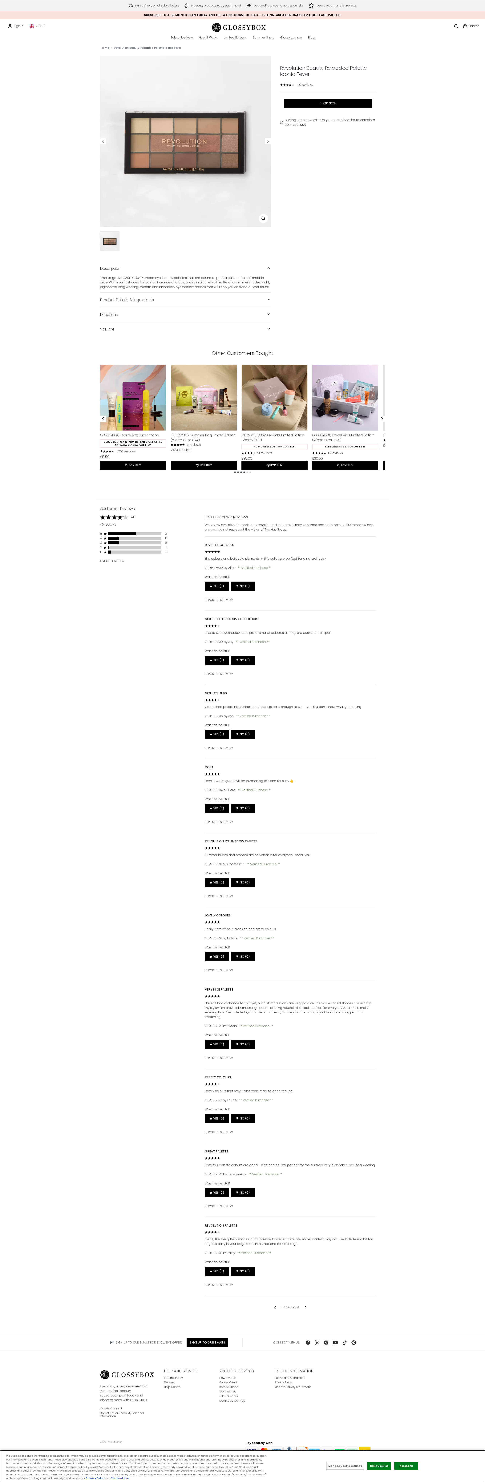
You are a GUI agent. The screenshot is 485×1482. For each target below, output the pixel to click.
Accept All (406, 1466)
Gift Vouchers (228, 1396)
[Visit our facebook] (308, 1342)
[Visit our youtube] (335, 1342)
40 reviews (305, 84)
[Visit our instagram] (326, 1342)
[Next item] (382, 419)
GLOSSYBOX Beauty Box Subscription (129, 435)
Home (105, 48)
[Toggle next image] (268, 141)
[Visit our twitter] (317, 1342)
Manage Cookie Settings (345, 1466)
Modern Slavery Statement (293, 1387)
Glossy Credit (228, 1382)
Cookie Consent (111, 1408)
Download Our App (232, 1401)
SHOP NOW (328, 103)
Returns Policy (173, 1378)
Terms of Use (120, 1478)
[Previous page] (275, 1307)
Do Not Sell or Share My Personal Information (122, 1415)
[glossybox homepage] (242, 27)
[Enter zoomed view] (263, 218)
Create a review (112, 561)
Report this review (219, 600)
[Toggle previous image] (103, 141)
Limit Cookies (379, 1466)
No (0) (245, 586)
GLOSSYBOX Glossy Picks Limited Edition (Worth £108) (272, 437)
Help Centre (172, 1387)
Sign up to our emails (207, 1342)
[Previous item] (103, 419)
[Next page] (306, 1307)
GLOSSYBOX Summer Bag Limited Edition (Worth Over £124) (203, 437)
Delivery (169, 1382)
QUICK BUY (133, 465)
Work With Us (227, 1391)
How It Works (227, 1378)
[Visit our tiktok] (344, 1342)
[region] (242, 1466)
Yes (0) (218, 586)
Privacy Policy (283, 1382)
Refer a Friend (228, 1387)
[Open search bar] (456, 26)
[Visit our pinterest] (353, 1342)
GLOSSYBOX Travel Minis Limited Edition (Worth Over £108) (343, 437)
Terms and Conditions (290, 1378)
